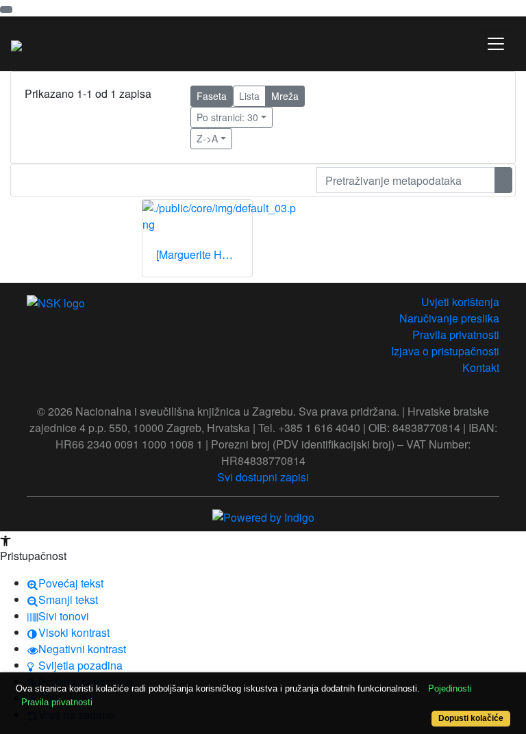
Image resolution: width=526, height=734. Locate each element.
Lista (249, 96)
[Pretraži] (503, 180)
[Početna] (16, 44)
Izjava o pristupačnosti (445, 351)
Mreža (285, 96)
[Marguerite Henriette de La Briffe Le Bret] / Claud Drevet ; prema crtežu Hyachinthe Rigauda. (204, 254)
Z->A (207, 138)
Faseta (212, 96)
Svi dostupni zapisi (263, 477)
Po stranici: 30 (227, 117)
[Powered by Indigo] (263, 516)
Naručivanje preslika (449, 318)
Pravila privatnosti (455, 334)
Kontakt (480, 367)
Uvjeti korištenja (460, 301)
